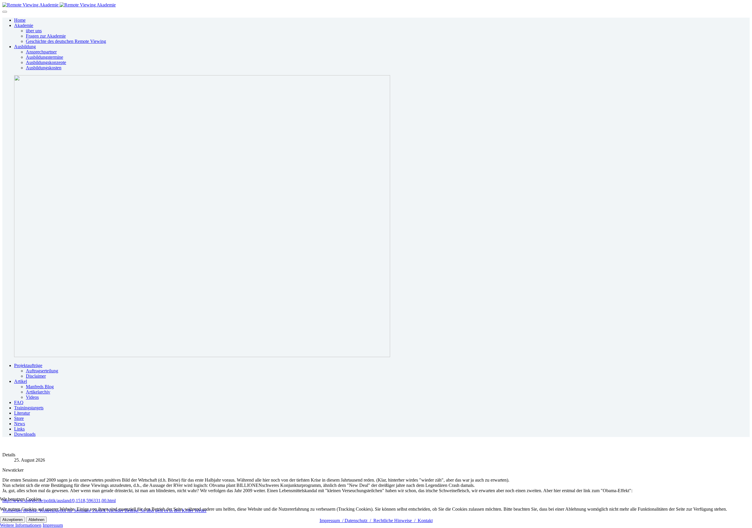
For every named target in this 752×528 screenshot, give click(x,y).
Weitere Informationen (20, 525)
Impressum (53, 525)
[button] (23, 25)
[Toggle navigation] (4, 12)
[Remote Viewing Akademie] (59, 4)
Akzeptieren (12, 519)
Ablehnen (36, 519)
